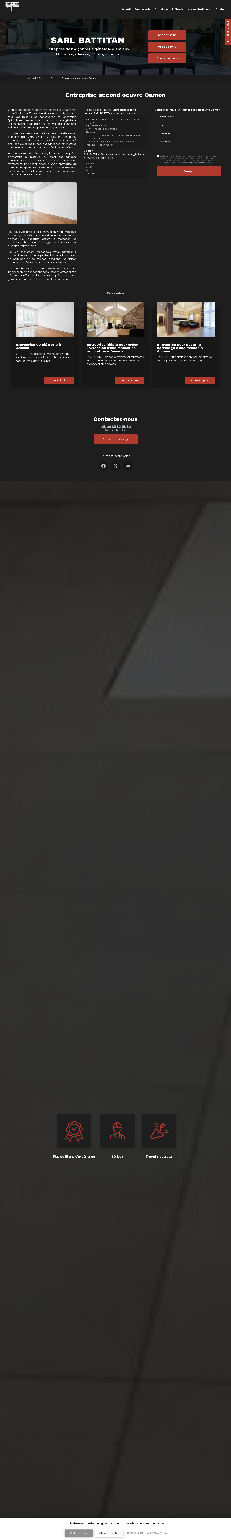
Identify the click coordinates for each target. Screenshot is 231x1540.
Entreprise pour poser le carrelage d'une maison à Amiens (180, 348)
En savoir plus (59, 380)
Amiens (90, 163)
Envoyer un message (115, 439)
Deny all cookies (110, 1533)
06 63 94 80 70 (167, 47)
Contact (221, 9)
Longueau (91, 173)
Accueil (126, 9)
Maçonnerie (142, 9)
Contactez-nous (167, 58)
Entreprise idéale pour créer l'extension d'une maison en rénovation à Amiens (112, 348)
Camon (54, 78)
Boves (89, 166)
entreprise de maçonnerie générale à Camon (43, 110)
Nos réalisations (198, 9)
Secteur (43, 78)
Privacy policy (158, 1533)
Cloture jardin (93, 132)
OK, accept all (80, 1533)
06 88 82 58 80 (167, 35)
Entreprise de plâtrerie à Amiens (38, 346)
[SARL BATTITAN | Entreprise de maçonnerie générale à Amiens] (13, 9)
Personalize (136, 1533)
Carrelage (161, 9)
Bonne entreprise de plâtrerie (101, 128)
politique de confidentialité (199, 162)
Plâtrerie (177, 9)
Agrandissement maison (98, 125)
